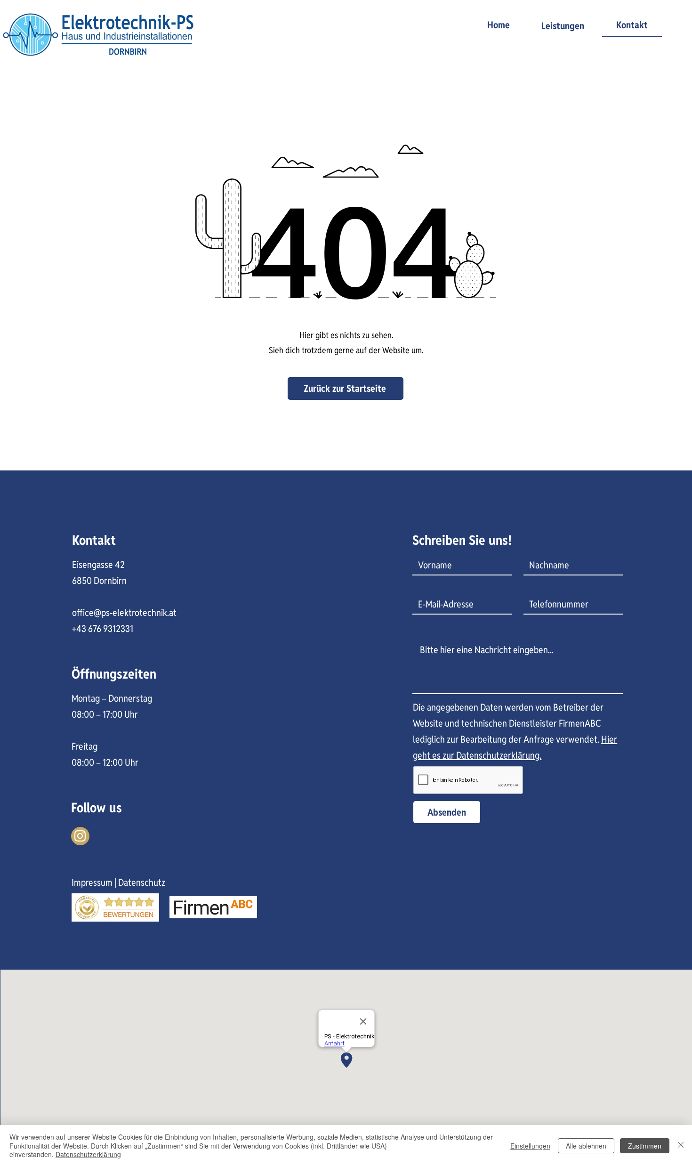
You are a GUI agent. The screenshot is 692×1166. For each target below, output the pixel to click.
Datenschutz (141, 882)
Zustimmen (644, 1145)
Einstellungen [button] (530, 1145)
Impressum (92, 882)
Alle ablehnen (586, 1145)
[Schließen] (680, 1145)
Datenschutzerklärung (88, 1154)
